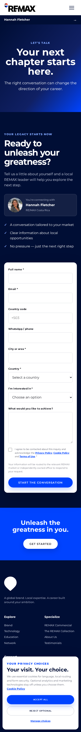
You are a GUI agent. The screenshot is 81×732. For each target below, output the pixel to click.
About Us (50, 637)
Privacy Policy (43, 452)
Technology (12, 631)
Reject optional (40, 710)
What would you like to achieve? (30, 408)
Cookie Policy (61, 452)
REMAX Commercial (58, 625)
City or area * (17, 348)
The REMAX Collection (59, 631)
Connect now (75, 19)
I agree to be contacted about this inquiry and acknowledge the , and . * (42, 453)
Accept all (40, 699)
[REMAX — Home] (20, 7)
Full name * (16, 269)
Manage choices (40, 720)
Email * (13, 289)
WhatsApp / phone (21, 328)
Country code (17, 309)
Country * (14, 368)
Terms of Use (27, 456)
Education (11, 637)
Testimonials (52, 643)
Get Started (40, 544)
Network (10, 643)
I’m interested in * (20, 388)
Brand (8, 625)
